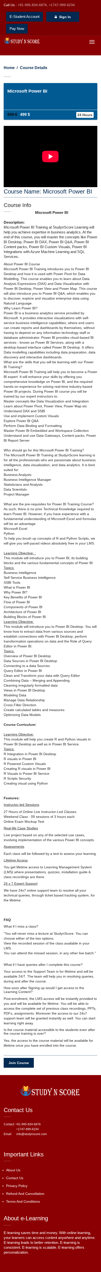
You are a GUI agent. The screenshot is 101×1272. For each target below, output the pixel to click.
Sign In (64, 17)
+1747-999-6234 (62, 5)
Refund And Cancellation (25, 1194)
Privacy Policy (16, 1186)
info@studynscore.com (30, 1134)
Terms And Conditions (23, 1201)
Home (9, 68)
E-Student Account (24, 16)
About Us (13, 1170)
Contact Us (14, 1178)
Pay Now (17, 28)
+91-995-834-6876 (32, 5)
